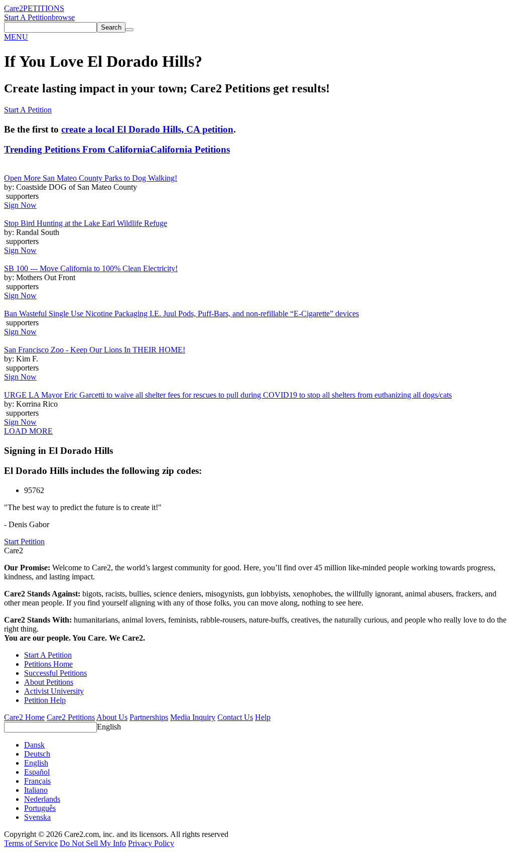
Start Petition (24, 541)
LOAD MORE (28, 431)
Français (37, 781)
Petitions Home (48, 664)
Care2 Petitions (71, 717)
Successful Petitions (55, 673)
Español (37, 772)
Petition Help (45, 700)
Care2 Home (24, 717)
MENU (16, 37)
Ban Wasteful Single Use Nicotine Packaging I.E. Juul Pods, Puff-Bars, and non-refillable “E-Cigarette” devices (181, 313)
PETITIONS (43, 8)
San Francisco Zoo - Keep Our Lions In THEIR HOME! (94, 349)
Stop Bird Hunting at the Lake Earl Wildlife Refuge (85, 223)
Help (263, 717)
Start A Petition (28, 17)
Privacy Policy (151, 843)
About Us (111, 717)
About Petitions (48, 682)
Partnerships (149, 717)
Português (40, 808)
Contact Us (235, 717)
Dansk (34, 745)
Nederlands (42, 799)
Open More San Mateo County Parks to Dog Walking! (90, 178)
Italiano (36, 790)
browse (63, 17)
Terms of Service (31, 843)
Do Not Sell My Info (93, 843)
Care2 (13, 8)
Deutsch (37, 754)
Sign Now (20, 205)
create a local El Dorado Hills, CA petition (147, 129)
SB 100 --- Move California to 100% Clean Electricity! (91, 268)
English (109, 726)
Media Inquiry (192, 717)
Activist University (54, 691)
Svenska (37, 817)
